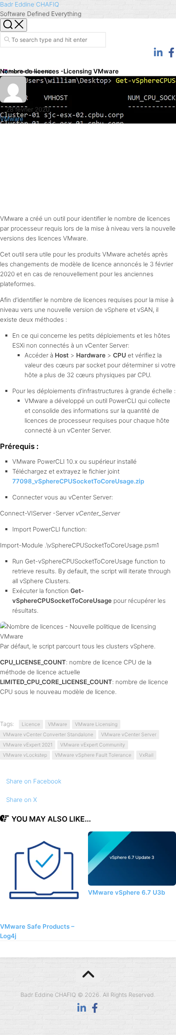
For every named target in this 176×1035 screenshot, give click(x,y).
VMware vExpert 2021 (27, 745)
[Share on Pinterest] (88, 169)
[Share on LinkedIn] (88, 188)
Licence (31, 724)
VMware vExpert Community (92, 745)
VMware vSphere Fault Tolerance (93, 755)
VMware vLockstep (25, 755)
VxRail (146, 755)
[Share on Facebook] (88, 151)
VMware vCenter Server (128, 734)
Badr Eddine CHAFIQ (29, 4)
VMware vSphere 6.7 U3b (126, 892)
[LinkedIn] (158, 52)
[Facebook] (171, 52)
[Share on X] (88, 133)
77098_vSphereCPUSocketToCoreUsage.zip (78, 481)
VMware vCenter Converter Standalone (48, 734)
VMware (11, 119)
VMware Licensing (96, 724)
